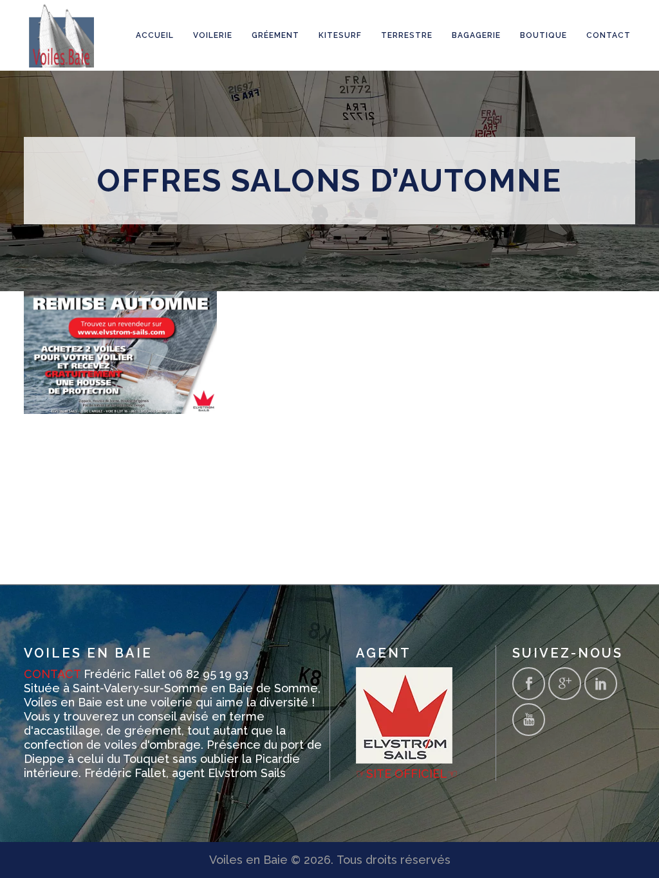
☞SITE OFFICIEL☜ (407, 773)
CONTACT (52, 674)
